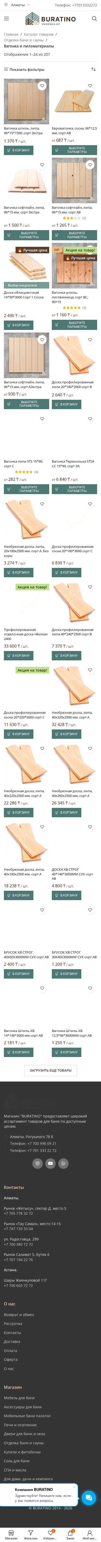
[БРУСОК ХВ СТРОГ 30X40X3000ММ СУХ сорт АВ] (74, 925)
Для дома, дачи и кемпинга (28, 1478)
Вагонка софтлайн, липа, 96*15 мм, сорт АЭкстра (24, 384)
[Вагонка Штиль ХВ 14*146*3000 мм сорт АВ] (26, 1004)
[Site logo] (50, 18)
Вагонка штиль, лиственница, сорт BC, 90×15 (70, 297)
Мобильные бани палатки (27, 1415)
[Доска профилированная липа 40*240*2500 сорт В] (74, 602)
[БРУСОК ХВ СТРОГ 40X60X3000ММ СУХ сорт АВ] (26, 925)
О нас (9, 1368)
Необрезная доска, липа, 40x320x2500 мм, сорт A (72, 715)
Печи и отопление (20, 1424)
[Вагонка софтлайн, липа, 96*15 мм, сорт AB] (74, 180)
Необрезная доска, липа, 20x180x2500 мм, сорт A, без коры (26, 551)
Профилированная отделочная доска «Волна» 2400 (26, 634)
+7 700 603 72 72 (18, 1285)
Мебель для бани (19, 1397)
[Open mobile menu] (6, 18)
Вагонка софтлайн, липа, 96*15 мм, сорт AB (72, 209)
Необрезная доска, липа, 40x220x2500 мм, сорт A (24, 793)
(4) (36, 472)
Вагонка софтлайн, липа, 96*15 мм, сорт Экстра (24, 209)
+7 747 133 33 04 (18, 1228)
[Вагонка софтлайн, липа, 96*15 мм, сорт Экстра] (26, 180)
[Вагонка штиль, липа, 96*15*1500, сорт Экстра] (26, 101)
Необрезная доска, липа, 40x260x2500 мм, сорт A (72, 793)
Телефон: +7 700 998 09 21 (33, 1143)
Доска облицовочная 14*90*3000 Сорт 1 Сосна (24, 294)
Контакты (12, 1332)
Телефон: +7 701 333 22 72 (33, 1150)
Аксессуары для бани (23, 1406)
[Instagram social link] (37, 1163)
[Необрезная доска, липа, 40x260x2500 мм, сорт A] (74, 764)
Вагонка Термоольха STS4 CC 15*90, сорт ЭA (73, 463)
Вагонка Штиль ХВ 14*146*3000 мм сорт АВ (23, 1033)
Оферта (11, 1359)
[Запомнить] (42, 85)
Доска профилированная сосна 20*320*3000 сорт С (25, 715)
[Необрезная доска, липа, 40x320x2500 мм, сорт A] (74, 686)
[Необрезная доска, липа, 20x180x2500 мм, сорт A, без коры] (26, 519)
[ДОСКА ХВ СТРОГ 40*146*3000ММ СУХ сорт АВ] (74, 842)
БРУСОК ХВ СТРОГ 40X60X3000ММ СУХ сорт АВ (26, 954)
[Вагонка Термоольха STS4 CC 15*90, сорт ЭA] (74, 434)
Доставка (12, 1341)
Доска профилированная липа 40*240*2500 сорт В (72, 632)
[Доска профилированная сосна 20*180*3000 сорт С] (74, 519)
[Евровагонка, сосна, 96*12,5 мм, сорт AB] (74, 101)
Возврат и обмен (19, 1314)
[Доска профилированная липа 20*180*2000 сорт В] (74, 355)
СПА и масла (15, 1469)
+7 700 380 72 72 (18, 1244)
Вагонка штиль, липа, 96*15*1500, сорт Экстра (23, 130)
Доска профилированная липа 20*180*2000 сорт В (72, 384)
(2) (84, 218)
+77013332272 (84, 5)
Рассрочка (13, 1323)
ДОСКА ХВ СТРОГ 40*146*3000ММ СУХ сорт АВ (72, 874)
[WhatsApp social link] (63, 1163)
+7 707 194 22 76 (18, 1259)
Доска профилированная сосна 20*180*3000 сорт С (72, 549)
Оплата (10, 1350)
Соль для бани (17, 1460)
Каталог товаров (38, 34)
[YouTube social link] (50, 1163)
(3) (84, 308)
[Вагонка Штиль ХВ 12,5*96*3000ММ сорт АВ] (74, 1004)
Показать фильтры (27, 69)
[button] (18, 150)
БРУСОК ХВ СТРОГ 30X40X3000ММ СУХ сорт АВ (74, 954)
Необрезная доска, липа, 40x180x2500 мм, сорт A (24, 871)
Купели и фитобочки (22, 1451)
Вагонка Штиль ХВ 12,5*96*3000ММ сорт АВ (72, 1033)
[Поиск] (94, 18)
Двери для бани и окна (24, 1433)
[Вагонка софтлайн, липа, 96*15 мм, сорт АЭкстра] (26, 355)
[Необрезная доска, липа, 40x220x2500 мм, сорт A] (26, 764)
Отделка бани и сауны (24, 40)
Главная (11, 34)
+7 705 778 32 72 (18, 1213)
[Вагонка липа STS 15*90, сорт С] (26, 434)
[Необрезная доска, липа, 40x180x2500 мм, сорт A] (26, 842)
